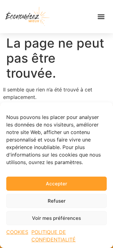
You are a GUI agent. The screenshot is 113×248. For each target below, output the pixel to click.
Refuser (57, 201)
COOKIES (17, 232)
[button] (101, 16)
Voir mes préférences (56, 218)
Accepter (56, 184)
